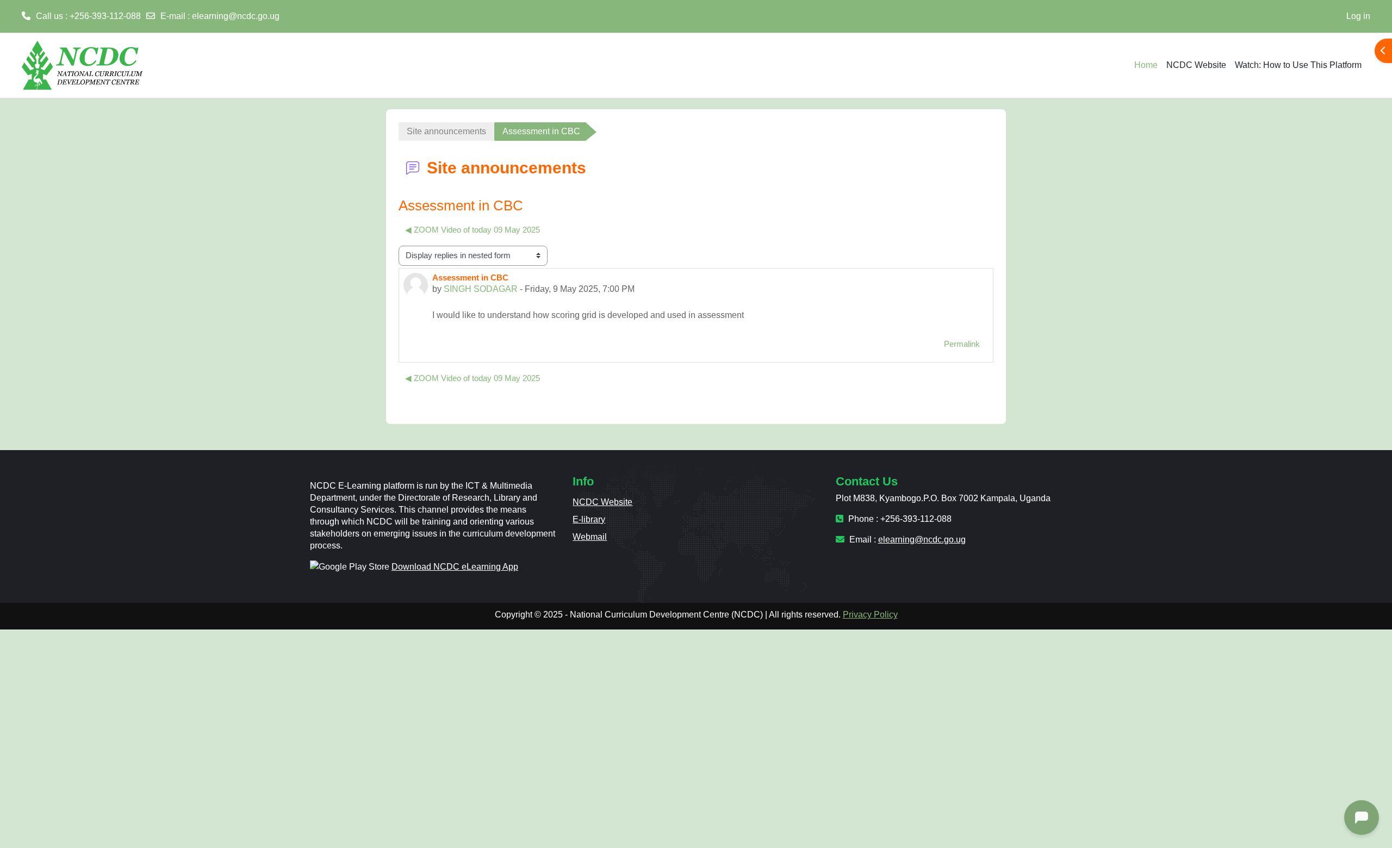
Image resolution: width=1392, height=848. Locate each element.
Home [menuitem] (1146, 65)
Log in (1358, 16)
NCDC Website (602, 502)
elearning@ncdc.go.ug (235, 16)
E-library (589, 519)
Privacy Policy (870, 614)
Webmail (590, 536)
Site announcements (446, 131)
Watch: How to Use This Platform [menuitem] (1298, 65)
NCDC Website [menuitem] (1196, 65)
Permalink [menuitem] (962, 343)
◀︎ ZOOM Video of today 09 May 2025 (472, 229)
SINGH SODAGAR (481, 289)
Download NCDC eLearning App (454, 566)
